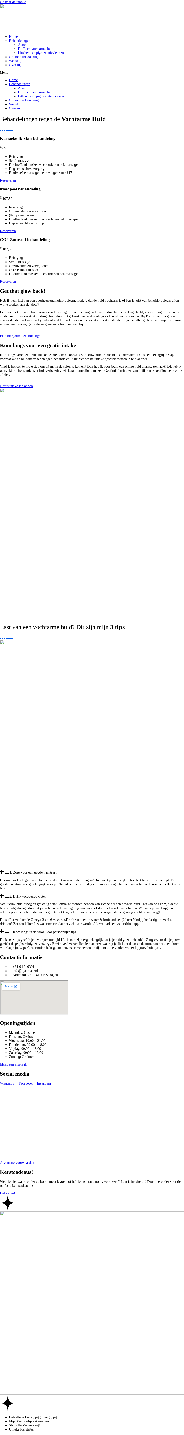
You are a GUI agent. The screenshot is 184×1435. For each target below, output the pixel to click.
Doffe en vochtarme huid (35, 49)
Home (13, 36)
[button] (92, 72)
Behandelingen (19, 41)
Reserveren (8, 180)
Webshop (15, 61)
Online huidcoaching (24, 57)
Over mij (15, 65)
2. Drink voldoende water (27, 896)
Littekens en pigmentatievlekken (41, 53)
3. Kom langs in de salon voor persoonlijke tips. (43, 932)
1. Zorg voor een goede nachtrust (32, 872)
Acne (22, 45)
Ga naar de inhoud (13, 2)
